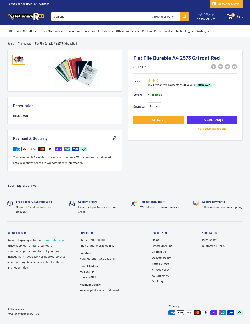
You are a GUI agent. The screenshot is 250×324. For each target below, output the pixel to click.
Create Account (162, 245)
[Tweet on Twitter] (227, 66)
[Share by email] (234, 66)
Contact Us (159, 251)
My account (204, 18)
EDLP (10, 31)
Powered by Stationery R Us (23, 313)
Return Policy (160, 275)
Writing (201, 31)
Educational (73, 31)
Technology (183, 31)
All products (24, 43)
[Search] (184, 16)
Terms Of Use (160, 263)
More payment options (212, 128)
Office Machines (50, 31)
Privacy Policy (160, 269)
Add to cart (158, 120)
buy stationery (54, 240)
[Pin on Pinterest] (220, 66)
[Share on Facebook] (213, 66)
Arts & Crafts (25, 31)
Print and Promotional (156, 31)
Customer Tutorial (213, 245)
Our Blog (157, 281)
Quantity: (139, 106)
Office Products (126, 31)
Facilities (89, 31)
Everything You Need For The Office (28, 3)
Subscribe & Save (228, 3)
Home (10, 43)
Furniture (104, 31)
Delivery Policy (161, 257)
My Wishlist (209, 239)
